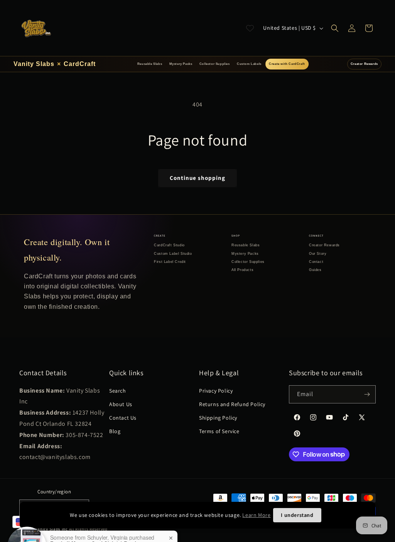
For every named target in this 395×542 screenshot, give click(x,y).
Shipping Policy (218, 417)
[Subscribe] (366, 394)
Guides (315, 270)
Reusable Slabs (149, 64)
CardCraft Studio (169, 245)
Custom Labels (249, 64)
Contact (316, 262)
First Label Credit (170, 262)
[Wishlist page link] (250, 28)
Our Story (317, 254)
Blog (114, 431)
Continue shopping (197, 177)
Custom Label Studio (173, 254)
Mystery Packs (180, 64)
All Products (242, 270)
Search (117, 390)
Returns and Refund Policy (232, 404)
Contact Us (123, 417)
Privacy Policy (216, 390)
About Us (120, 404)
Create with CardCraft (287, 64)
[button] (334, 28)
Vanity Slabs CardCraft (55, 64)
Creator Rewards (364, 64)
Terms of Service (219, 431)
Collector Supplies (214, 64)
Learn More (256, 515)
